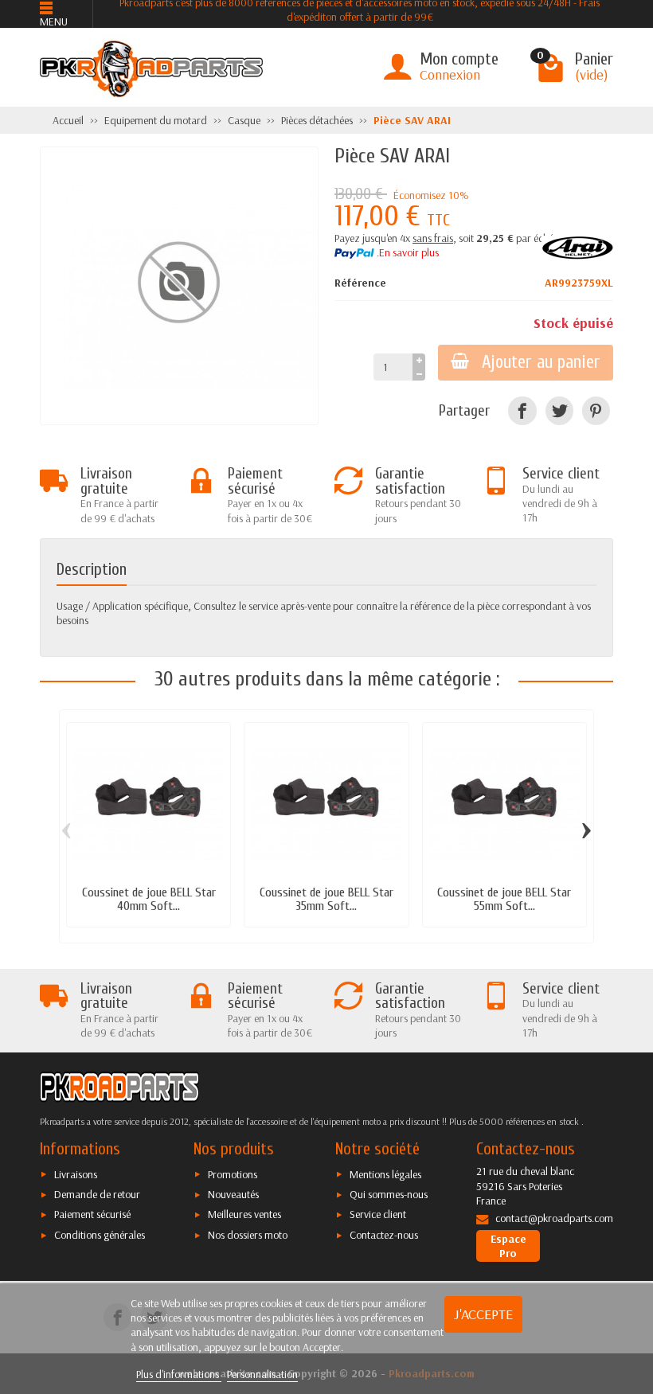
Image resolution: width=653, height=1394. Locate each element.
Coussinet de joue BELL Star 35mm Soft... (326, 898)
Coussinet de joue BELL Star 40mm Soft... (149, 898)
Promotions (232, 1174)
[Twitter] (559, 410)
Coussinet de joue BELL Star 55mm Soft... (504, 898)
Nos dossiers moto (247, 1235)
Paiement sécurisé (92, 1214)
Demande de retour (97, 1194)
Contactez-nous (384, 1235)
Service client (378, 1214)
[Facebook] (522, 410)
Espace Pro (508, 1246)
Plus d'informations (178, 1374)
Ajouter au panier (541, 362)
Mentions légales (385, 1174)
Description (92, 569)
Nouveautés (233, 1194)
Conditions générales (99, 1235)
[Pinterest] (596, 410)
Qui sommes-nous (389, 1194)
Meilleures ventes (244, 1214)
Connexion (450, 74)
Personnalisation (262, 1374)
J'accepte (483, 1314)
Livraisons (75, 1174)
